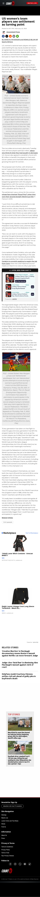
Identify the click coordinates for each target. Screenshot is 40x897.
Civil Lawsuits (7, 522)
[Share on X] (6, 36)
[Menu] (3, 3)
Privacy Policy (5, 850)
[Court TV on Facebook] (10, 864)
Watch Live (32, 3)
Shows (3, 824)
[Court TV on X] (20, 864)
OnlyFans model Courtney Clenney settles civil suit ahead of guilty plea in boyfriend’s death (19, 676)
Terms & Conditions (7, 847)
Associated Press (13, 32)
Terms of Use (5, 853)
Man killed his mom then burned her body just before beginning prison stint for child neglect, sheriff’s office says (19, 735)
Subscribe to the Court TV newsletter (12, 806)
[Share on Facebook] (3, 36)
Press (3, 838)
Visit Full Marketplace (32, 533)
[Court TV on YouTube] (25, 864)
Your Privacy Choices (7, 856)
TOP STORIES (14, 714)
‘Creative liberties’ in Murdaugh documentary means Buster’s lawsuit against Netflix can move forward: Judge (20, 653)
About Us (4, 835)
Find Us (3, 827)
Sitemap (3, 815)
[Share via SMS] (17, 36)
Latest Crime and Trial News (9, 821)
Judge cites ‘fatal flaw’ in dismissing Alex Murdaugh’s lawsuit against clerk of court (20, 665)
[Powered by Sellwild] (35, 642)
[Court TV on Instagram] (15, 864)
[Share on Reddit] (10, 36)
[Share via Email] (13, 36)
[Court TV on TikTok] (29, 864)
